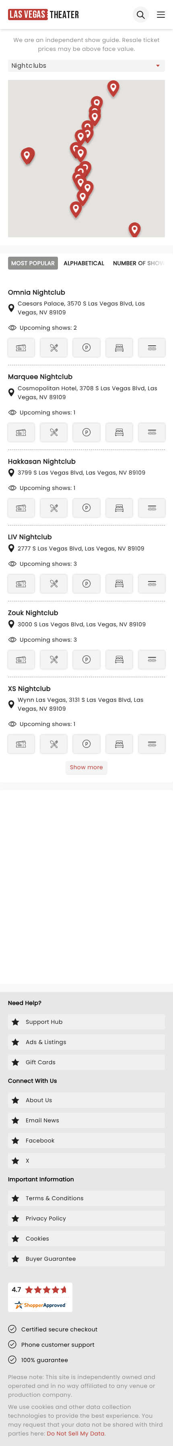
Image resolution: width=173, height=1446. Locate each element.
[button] (114, 90)
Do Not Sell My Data (76, 1433)
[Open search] (141, 14)
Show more (86, 767)
